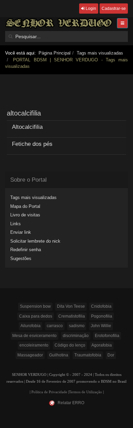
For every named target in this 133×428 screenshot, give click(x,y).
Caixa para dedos (35, 316)
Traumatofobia (87, 355)
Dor (110, 355)
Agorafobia (101, 345)
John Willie (101, 325)
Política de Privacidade (49, 392)
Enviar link (20, 232)
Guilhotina (58, 355)
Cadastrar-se (114, 8)
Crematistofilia (71, 316)
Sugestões (20, 258)
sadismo (77, 325)
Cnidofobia (101, 306)
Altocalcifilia (27, 127)
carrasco (55, 325)
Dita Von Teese (71, 306)
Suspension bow (35, 306)
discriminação (76, 335)
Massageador (30, 355)
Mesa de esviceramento (34, 335)
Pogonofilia (101, 316)
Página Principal (55, 53)
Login (90, 8)
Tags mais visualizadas (100, 53)
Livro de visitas (25, 214)
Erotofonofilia (107, 335)
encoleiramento (33, 345)
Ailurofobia (30, 325)
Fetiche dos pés (32, 144)
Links (15, 223)
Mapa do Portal (25, 206)
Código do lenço (70, 345)
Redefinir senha (25, 249)
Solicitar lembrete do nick (35, 241)
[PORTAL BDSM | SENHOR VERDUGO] (59, 23)
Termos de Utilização (85, 392)
